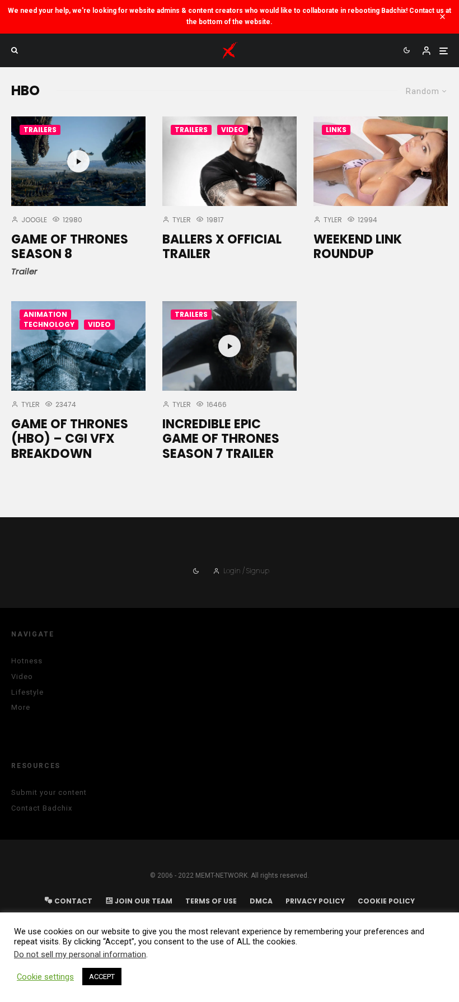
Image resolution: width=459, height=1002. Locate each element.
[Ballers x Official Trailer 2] (229, 161)
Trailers (40, 129)
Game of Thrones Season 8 (69, 247)
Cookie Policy (386, 901)
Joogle (33, 219)
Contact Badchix (41, 808)
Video (232, 129)
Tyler (181, 219)
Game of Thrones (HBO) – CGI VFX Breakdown (69, 439)
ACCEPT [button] (102, 976)
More (20, 707)
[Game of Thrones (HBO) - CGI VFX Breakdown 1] (78, 346)
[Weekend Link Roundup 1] (380, 161)
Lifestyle (27, 692)
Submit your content (49, 792)
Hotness (27, 661)
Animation (45, 314)
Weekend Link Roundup (357, 247)
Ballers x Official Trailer (222, 247)
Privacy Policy (315, 901)
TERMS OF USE (211, 901)
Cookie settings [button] (45, 977)
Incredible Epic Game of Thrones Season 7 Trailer (220, 439)
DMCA (261, 901)
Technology (49, 324)
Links (336, 129)
